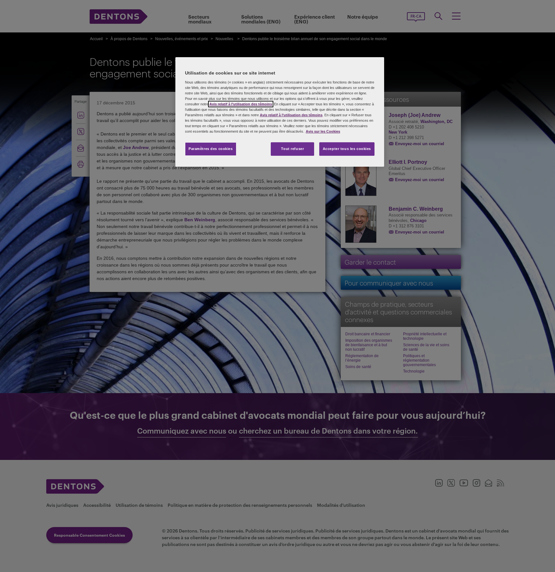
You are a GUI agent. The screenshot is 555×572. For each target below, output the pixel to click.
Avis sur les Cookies (323, 131)
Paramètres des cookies (211, 149)
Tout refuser (292, 149)
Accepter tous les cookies (347, 149)
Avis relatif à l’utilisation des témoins (240, 104)
